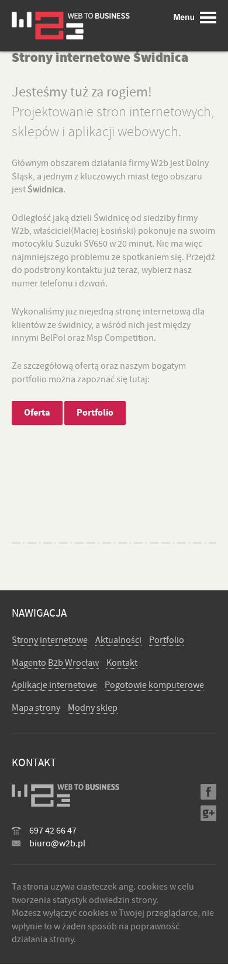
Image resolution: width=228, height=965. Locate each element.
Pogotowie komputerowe (154, 685)
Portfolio (95, 412)
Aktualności (118, 640)
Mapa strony (36, 708)
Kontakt (121, 663)
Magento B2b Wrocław (55, 663)
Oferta (37, 412)
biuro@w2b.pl (57, 843)
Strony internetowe (50, 640)
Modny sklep (93, 708)
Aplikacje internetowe (54, 685)
